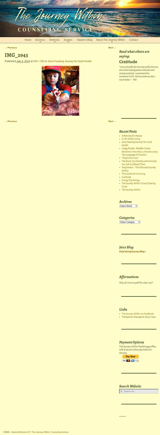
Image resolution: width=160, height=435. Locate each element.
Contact (133, 40)
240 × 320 (38, 61)
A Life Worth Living (131, 139)
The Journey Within (131, 189)
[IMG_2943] (60, 91)
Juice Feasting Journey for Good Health (70, 61)
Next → (112, 47)
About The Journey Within (110, 40)
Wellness (54, 40)
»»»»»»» (122, 416)
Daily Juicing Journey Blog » (132, 251)
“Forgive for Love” (130, 158)
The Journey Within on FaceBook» (138, 314)
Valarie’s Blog (84, 40)
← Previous (11, 47)
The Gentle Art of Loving (133, 174)
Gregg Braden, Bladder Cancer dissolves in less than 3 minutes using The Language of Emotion (140, 151)
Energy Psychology (131, 180)
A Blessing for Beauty (132, 135)
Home (28, 40)
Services (40, 40)
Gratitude (126, 177)
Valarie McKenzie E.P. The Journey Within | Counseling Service (40, 432)
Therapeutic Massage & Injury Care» (139, 317)
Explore (68, 40)
